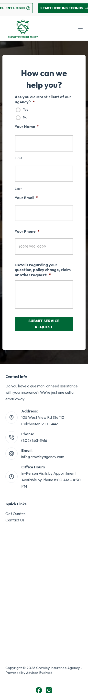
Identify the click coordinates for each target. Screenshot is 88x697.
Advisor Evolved (39, 672)
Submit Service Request (44, 324)
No (25, 117)
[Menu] (80, 28)
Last (18, 188)
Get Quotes (15, 513)
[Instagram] (49, 690)
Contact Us (14, 520)
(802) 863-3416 (34, 440)
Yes (25, 109)
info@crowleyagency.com (42, 456)
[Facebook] (39, 690)
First (18, 158)
